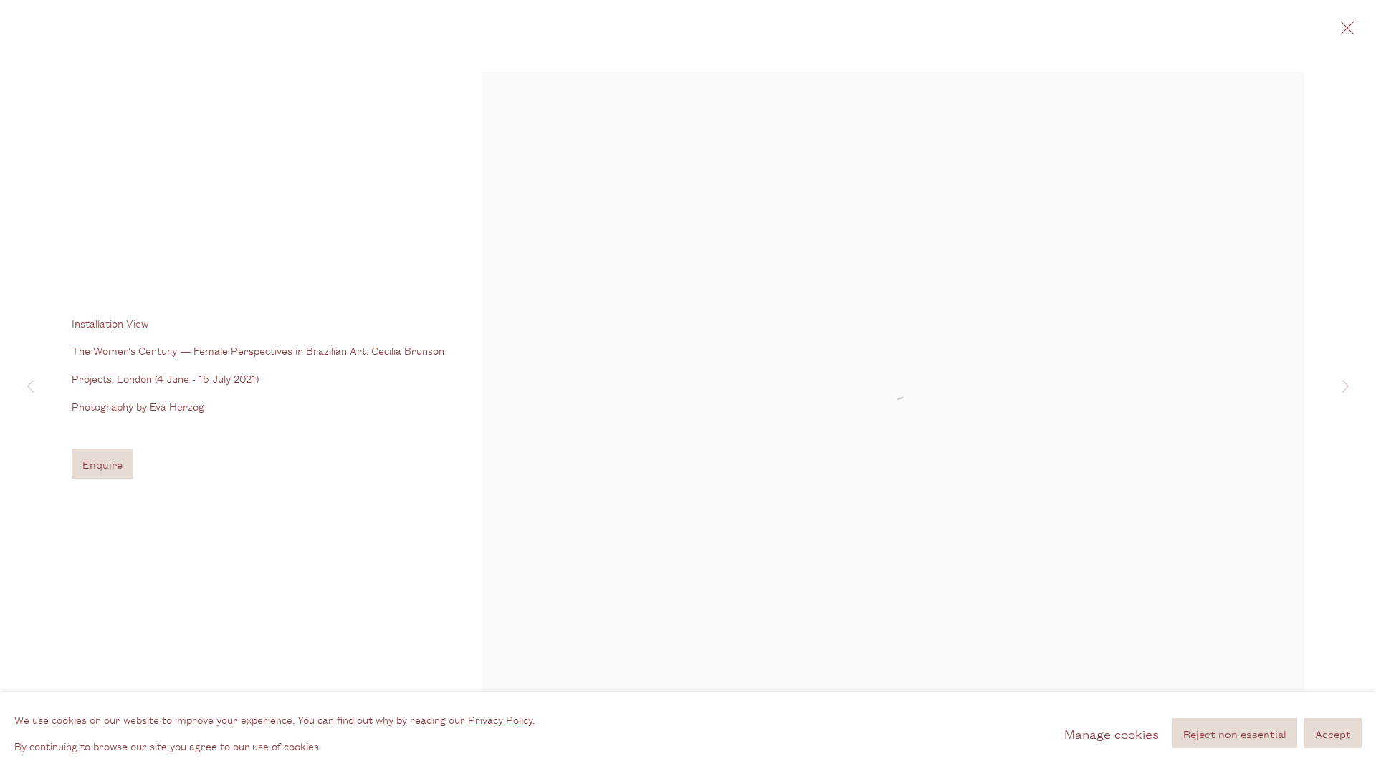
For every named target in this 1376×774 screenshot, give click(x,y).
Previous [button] (31, 387)
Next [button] (1345, 387)
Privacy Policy (500, 719)
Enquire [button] (102, 464)
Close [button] (1343, 32)
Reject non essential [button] (1234, 733)
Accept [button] (1333, 733)
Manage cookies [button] (1111, 733)
